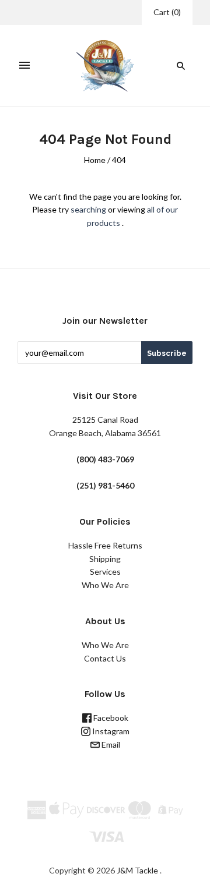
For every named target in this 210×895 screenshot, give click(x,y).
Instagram (110, 731)
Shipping (105, 559)
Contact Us (105, 658)
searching (88, 209)
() (167, 12)
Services (105, 571)
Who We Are (105, 585)
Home (95, 160)
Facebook (110, 718)
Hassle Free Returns (105, 545)
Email (110, 744)
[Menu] (25, 65)
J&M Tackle (137, 870)
